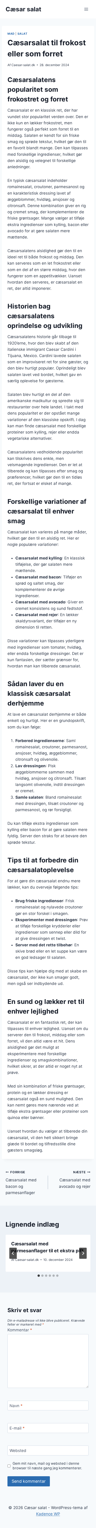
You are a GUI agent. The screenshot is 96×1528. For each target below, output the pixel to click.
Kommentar (19, 1330)
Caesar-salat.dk (23, 65)
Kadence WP (48, 1514)
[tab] (39, 1275)
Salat (22, 33)
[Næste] (83, 1253)
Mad (11, 33)
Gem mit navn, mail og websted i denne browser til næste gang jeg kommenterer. (47, 1465)
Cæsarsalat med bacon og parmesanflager (21, 1182)
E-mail (17, 1428)
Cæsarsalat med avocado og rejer (74, 1179)
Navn (16, 1405)
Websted (18, 1450)
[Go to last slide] (13, 1253)
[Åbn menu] (86, 9)
